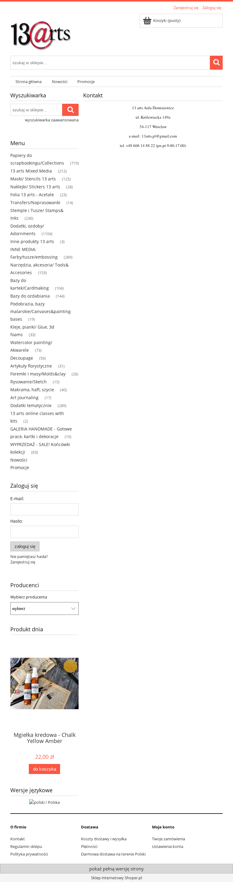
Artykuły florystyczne (31, 366)
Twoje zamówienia (168, 839)
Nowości (18, 460)
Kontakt (17, 839)
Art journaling (24, 397)
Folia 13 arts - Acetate (32, 194)
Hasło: (16, 521)
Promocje (19, 467)
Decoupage (21, 358)
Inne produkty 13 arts (32, 241)
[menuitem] (28, 81)
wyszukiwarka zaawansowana (52, 120)
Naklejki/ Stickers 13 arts (35, 187)
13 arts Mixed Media (31, 171)
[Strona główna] (40, 32)
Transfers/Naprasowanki (35, 202)
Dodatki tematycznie (31, 405)
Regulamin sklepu (26, 846)
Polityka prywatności (29, 854)
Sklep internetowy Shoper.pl (116, 877)
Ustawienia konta (167, 846)
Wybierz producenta (28, 597)
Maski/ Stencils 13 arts (33, 179)
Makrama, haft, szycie (32, 389)
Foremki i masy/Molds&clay (38, 374)
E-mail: (17, 498)
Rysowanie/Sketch (28, 382)
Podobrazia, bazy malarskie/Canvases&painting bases (40, 311)
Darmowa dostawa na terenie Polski (113, 854)
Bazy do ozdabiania (30, 296)
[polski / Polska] (44, 801)
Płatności (89, 846)
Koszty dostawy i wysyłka (104, 839)
